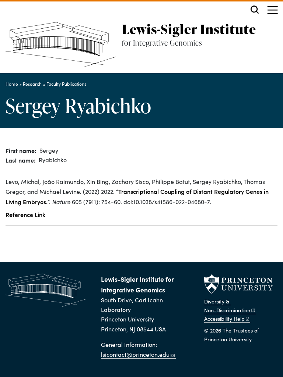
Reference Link (25, 214)
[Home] (64, 47)
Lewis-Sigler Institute (189, 29)
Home (12, 84)
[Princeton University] (238, 284)
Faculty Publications (66, 84)
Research (32, 84)
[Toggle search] (254, 9)
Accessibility (224, 318)
